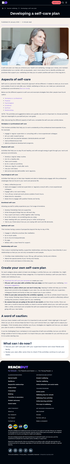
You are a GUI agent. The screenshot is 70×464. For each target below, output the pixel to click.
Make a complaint (41, 421)
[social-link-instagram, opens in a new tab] (15, 450)
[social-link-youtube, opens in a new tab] (20, 450)
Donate (38, 415)
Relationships (9, 110)
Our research (12, 415)
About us (11, 411)
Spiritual (7, 108)
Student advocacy (14, 400)
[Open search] (63, 2)
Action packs (40, 392)
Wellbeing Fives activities (44, 398)
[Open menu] (66, 2)
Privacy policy (23, 454)
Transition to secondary (15, 397)
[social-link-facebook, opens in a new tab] (25, 450)
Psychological (9, 103)
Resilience (11, 381)
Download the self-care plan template (17, 280)
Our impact (11, 418)
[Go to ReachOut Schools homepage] (4, 2)
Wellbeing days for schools (44, 395)
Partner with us (41, 418)
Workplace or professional (13, 98)
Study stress (12, 388)
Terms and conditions (13, 454)
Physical (7, 100)
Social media (12, 404)
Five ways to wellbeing (43, 404)
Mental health (12, 378)
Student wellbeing (42, 378)
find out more (24, 88)
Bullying (10, 394)
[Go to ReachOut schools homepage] (18, 367)
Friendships (12, 391)
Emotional (8, 105)
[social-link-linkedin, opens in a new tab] (31, 450)
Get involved (40, 411)
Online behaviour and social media (47, 384)
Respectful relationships (16, 384)
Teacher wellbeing (12, 8)
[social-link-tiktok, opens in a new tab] (10, 450)
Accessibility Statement (33, 454)
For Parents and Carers (26, 371)
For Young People (44, 371)
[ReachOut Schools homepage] (2, 8)
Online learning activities (44, 401)
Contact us (11, 421)
